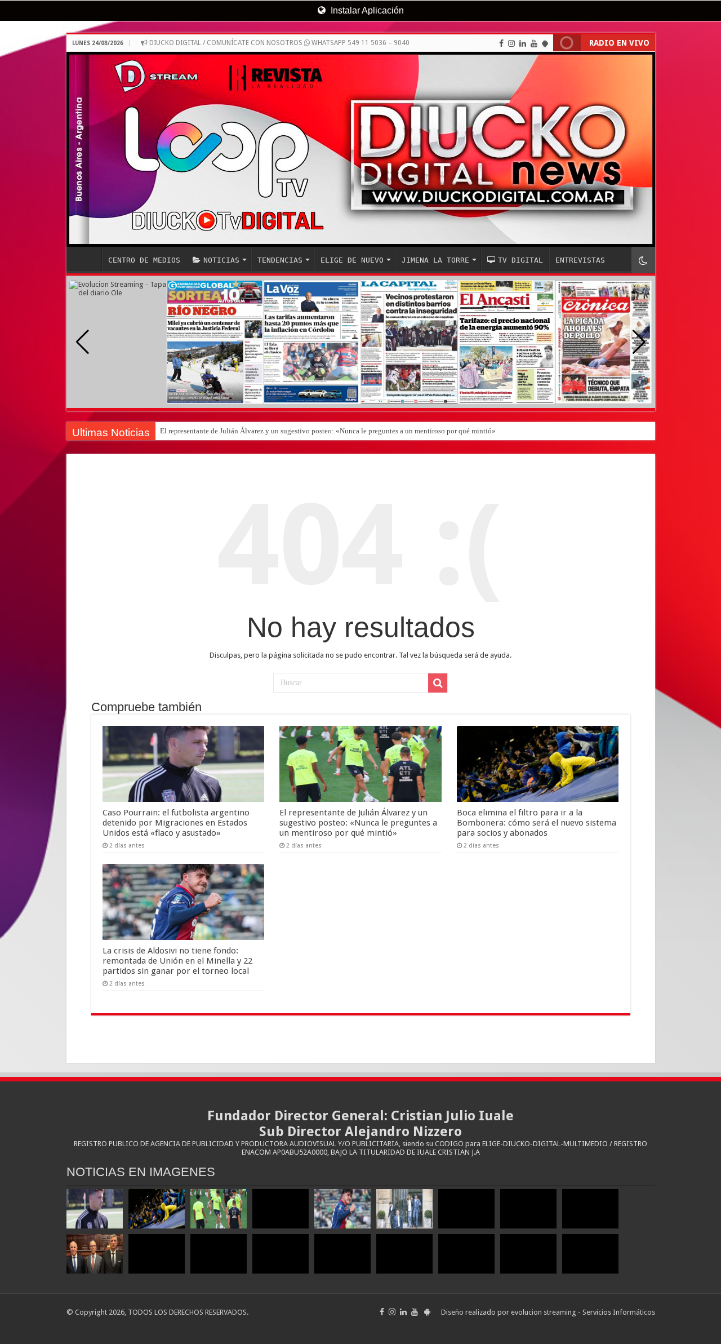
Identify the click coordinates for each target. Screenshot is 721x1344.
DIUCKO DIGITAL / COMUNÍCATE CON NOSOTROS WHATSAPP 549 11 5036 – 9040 (279, 43)
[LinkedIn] (522, 43)
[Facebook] (501, 43)
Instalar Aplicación (366, 10)
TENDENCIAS (279, 260)
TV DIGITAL (520, 260)
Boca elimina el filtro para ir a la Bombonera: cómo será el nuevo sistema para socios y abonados (536, 823)
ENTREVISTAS (580, 260)
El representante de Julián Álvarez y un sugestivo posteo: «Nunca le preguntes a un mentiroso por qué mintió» (328, 431)
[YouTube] (533, 43)
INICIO (86, 258)
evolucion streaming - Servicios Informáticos (583, 1312)
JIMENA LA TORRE (435, 260)
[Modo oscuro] (643, 260)
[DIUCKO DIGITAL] (360, 149)
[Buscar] (437, 683)
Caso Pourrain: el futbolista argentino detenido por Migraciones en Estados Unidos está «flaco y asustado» (176, 823)
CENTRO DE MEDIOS (144, 260)
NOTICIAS (221, 260)
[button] (639, 342)
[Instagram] (511, 43)
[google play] (545, 43)
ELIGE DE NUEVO (352, 260)
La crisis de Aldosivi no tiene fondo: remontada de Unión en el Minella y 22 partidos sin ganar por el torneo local (177, 961)
